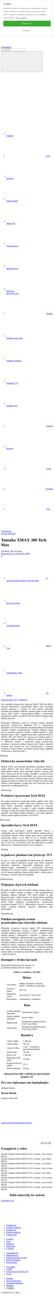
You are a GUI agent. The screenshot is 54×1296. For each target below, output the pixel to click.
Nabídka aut (11, 1225)
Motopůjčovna (12, 1255)
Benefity (9, 1285)
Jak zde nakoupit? (8, 533)
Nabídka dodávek (13, 1227)
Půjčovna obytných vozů (16, 1258)
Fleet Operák (11, 1262)
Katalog (49, 426)
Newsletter (10, 1267)
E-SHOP (10, 1248)
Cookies (10, 1288)
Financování (11, 1235)
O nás (48, 469)
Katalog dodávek (13, 1232)
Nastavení (26, 31)
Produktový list (7, 1200)
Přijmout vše (27, 23)
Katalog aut (11, 1230)
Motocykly (10, 1246)
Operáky (10, 1239)
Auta (8, 1241)
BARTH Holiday (13, 1260)
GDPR (9, 1269)
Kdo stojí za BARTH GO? (17, 1271)
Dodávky (10, 1244)
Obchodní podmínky (14, 1283)
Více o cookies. (21, 18)
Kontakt (49, 489)
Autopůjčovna (12, 1253)
